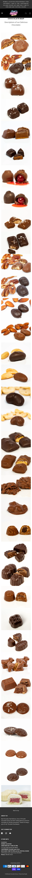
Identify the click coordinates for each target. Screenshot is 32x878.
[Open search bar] (26, 13)
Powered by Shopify (23, 874)
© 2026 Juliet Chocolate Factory (11, 874)
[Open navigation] (2, 13)
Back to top (16, 810)
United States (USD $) (15, 863)
